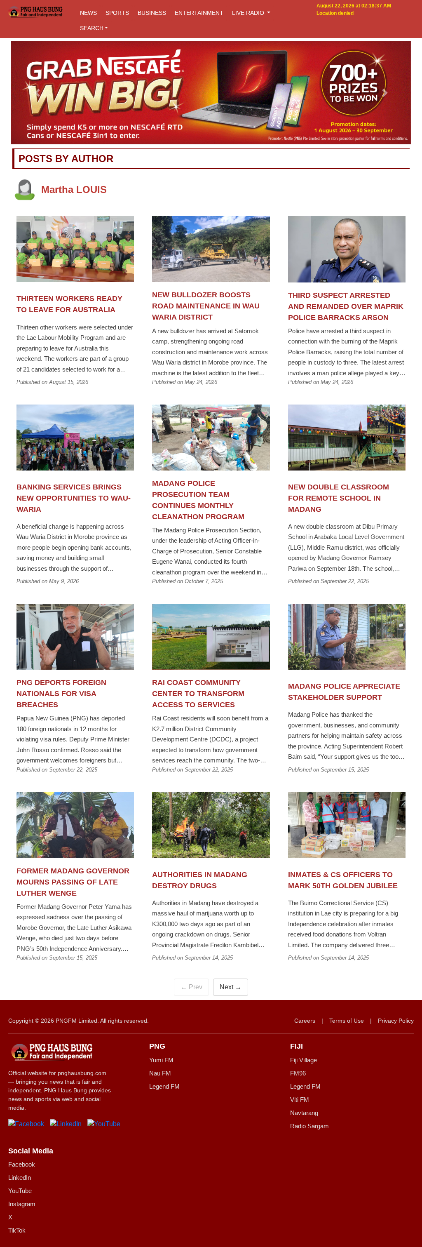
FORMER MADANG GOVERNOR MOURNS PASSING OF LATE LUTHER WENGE (72, 882)
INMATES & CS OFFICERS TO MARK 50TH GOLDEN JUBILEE (343, 880)
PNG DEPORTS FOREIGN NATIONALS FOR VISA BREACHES (61, 693)
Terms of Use (346, 1020)
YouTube (20, 1190)
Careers (304, 1020)
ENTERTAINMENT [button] (199, 12)
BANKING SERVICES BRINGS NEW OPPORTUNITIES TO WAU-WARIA (73, 498)
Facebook (21, 1164)
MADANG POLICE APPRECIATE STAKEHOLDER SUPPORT (344, 691)
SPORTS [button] (117, 12)
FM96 (298, 1073)
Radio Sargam (309, 1125)
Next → (230, 987)
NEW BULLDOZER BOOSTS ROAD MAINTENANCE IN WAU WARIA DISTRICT (206, 306)
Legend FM (164, 1086)
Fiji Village (303, 1059)
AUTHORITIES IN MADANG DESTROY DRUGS (199, 880)
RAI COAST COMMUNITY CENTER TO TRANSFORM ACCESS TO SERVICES (198, 693)
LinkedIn (19, 1177)
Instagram (21, 1203)
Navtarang (304, 1112)
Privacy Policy (396, 1020)
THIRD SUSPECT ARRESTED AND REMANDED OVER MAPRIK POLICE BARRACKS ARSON (345, 306)
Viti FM (299, 1099)
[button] (37, 92)
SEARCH (91, 28)
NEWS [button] (88, 12)
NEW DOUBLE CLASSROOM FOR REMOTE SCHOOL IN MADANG (338, 498)
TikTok (17, 1230)
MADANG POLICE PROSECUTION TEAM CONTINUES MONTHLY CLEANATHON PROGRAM (198, 500)
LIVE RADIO (249, 12)
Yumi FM (161, 1059)
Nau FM (160, 1073)
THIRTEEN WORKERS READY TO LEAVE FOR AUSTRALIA (69, 304)
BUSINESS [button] (152, 12)
